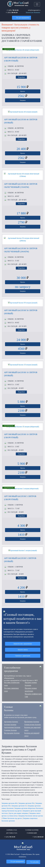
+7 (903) (11, 12)
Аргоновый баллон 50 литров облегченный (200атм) (20, 250)
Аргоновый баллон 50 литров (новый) (20, 312)
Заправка (23, 100)
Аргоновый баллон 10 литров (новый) (20, 374)
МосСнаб (21, 4)
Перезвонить (37, 12)
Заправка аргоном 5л (19, 806)
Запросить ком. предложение (23, 644)
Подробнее (21, 77)
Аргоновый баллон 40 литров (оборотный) (20, 59)
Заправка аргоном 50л (26, 803)
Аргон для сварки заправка (18, 813)
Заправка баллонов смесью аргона (30, 816)
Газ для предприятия (22, 17)
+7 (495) (12, 10)
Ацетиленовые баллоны (12, 727)
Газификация (32, 833)
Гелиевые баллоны (10, 730)
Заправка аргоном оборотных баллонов (28, 808)
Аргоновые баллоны (11, 721)
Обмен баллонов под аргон (12, 818)
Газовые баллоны (31, 830)
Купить (22, 91)
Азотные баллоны (10, 724)
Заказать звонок (23, 649)
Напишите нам (29, 12)
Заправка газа (11, 830)
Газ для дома (34, 862)
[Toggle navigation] (37, 4)
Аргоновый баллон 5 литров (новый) (20, 559)
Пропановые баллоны (31, 721)
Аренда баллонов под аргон (12, 811)
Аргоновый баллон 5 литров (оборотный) (20, 498)
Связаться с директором (22, 656)
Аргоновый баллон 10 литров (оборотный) (20, 436)
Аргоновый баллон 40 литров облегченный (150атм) (20, 185)
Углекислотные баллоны (32, 724)
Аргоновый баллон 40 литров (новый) (20, 121)
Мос (23, 848)
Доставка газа (11, 833)
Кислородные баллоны (12, 733)
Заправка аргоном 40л (9, 803)
